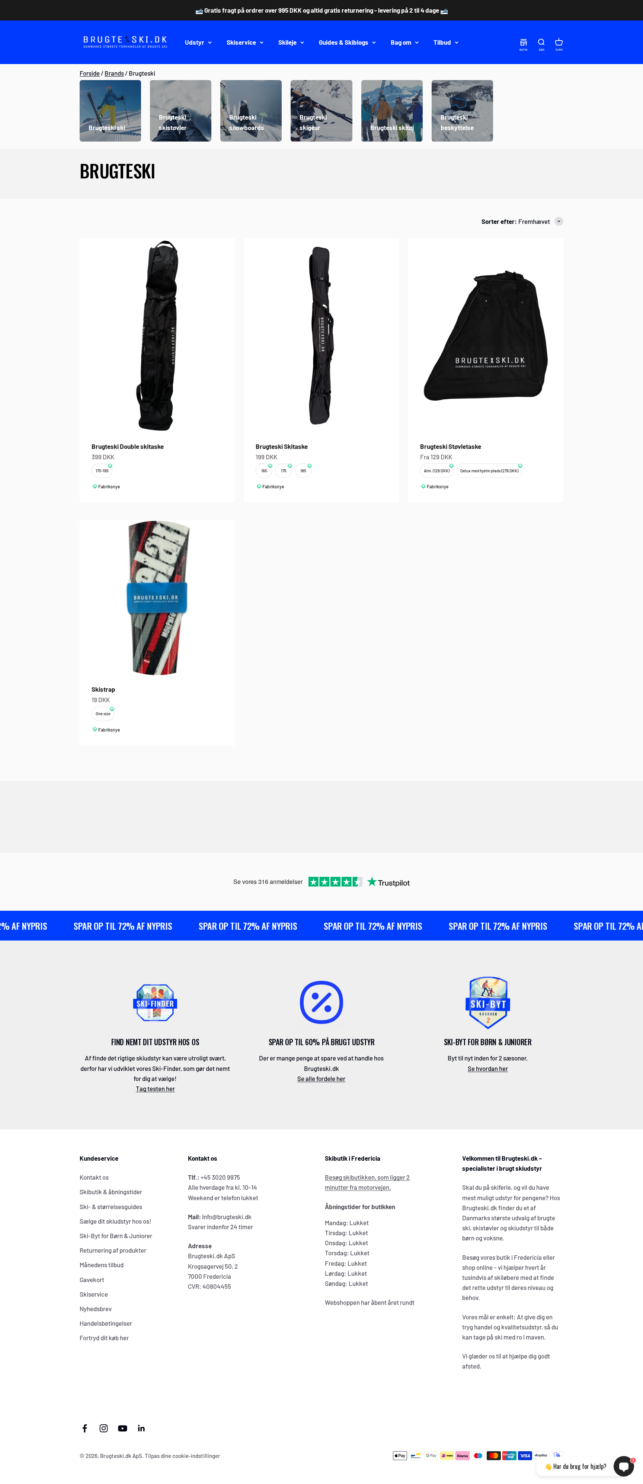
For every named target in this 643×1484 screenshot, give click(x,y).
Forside (90, 73)
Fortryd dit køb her (104, 1337)
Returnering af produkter (113, 1250)
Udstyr (194, 42)
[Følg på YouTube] (123, 1428)
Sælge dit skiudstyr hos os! (115, 1221)
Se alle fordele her (321, 1078)
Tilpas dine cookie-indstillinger (182, 1455)
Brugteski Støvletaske (450, 446)
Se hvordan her (488, 1068)
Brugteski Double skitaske (128, 446)
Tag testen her (155, 1088)
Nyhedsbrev (96, 1308)
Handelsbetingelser (106, 1323)
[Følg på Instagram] (104, 1428)
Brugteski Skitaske (282, 446)
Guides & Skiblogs (343, 42)
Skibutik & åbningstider (111, 1191)
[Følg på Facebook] (85, 1428)
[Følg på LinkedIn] (142, 1428)
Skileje (287, 42)
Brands (114, 73)
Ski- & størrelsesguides (111, 1206)
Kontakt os (94, 1177)
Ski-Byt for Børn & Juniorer (116, 1235)
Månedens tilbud (102, 1264)
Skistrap (103, 689)
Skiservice (241, 42)
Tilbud (442, 42)
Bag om (401, 42)
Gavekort (92, 1279)
